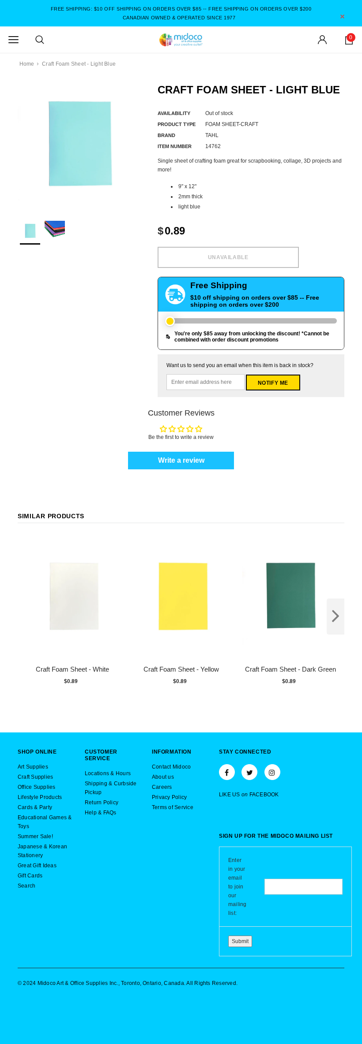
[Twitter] (249, 772)
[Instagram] (272, 772)
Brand (166, 135)
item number (175, 146)
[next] (335, 616)
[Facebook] (227, 772)
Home (26, 64)
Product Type (177, 124)
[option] (79, 144)
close (342, 17)
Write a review (181, 460)
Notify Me (273, 383)
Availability (174, 113)
